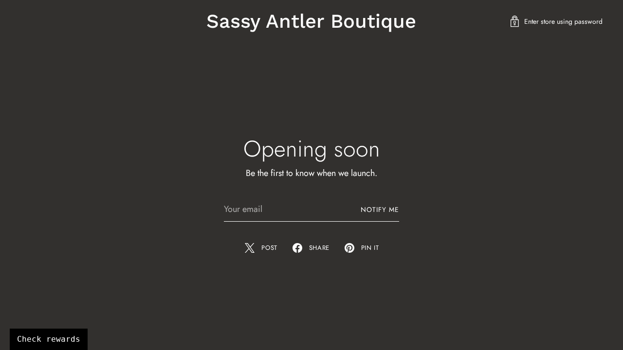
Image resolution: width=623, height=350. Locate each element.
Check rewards (48, 339)
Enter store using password (563, 21)
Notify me (380, 209)
